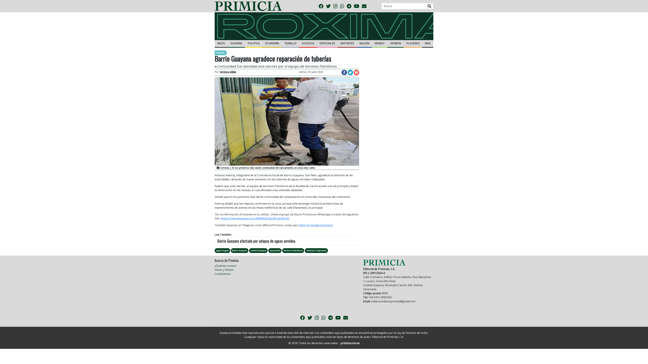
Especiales (327, 43)
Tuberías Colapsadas (316, 250)
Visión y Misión (224, 270)
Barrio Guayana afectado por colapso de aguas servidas (256, 241)
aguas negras (222, 250)
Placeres (413, 43)
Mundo (380, 43)
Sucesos (308, 43)
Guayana (236, 43)
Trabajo (290, 43)
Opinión (395, 43)
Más (428, 43)
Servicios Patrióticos (293, 250)
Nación (364, 43)
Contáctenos (223, 274)
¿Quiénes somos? (226, 266)
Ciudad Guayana (258, 250)
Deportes (347, 43)
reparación (275, 250)
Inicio (221, 43)
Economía (272, 43)
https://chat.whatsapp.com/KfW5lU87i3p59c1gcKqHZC (254, 218)
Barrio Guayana (239, 250)
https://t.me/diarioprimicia (316, 225)
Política (254, 43)
